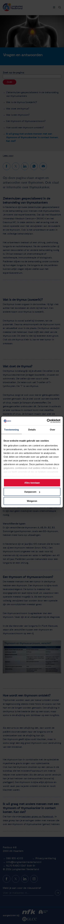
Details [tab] (32, 429)
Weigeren (32, 501)
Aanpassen (30, 491)
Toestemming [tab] (11, 429)
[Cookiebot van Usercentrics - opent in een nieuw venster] (46, 421)
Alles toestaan (32, 482)
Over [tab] (52, 429)
